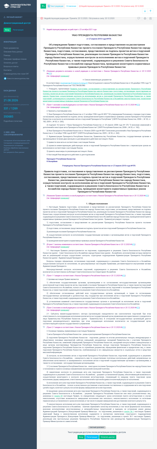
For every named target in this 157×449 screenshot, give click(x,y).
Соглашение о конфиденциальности (16, 143)
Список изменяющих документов (97, 80)
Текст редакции (56, 6)
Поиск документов (11, 48)
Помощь (7, 55)
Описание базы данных (13, 52)
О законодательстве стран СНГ (16, 74)
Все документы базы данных (14, 152)
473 (49, 74)
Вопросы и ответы (11, 66)
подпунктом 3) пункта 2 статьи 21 (74, 83)
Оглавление (71, 6)
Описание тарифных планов (15, 59)
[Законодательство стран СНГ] (18, 6)
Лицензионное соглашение (13, 145)
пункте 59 (58, 396)
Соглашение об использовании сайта (17, 140)
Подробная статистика (13, 121)
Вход (7, 30)
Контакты (8, 70)
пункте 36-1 (129, 412)
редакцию (65, 76)
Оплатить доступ (11, 63)
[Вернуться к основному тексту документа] (43, 6)
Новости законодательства (18, 78)
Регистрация (18, 30)
